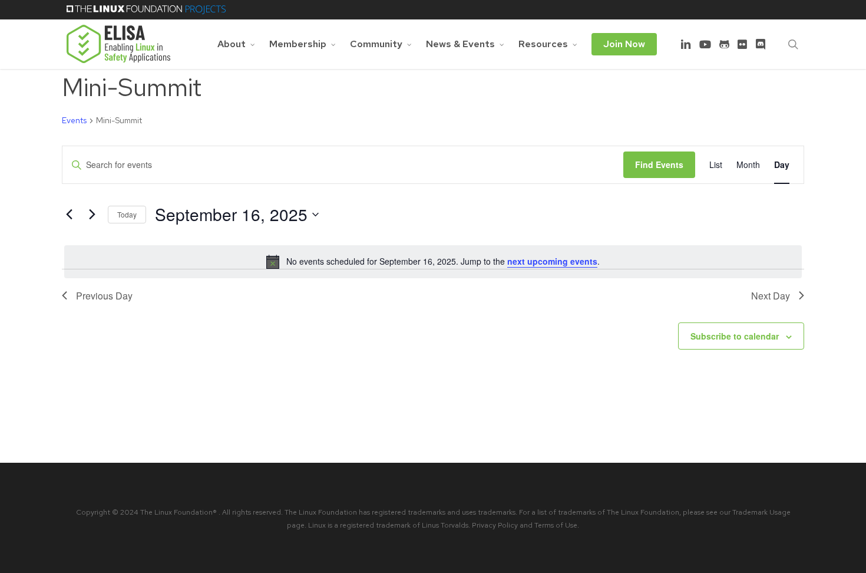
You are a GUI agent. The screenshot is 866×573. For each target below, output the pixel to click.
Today (127, 214)
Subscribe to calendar (734, 336)
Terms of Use (555, 525)
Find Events (659, 164)
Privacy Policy (495, 525)
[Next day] (92, 215)
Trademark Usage (761, 512)
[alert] (433, 261)
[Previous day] (69, 215)
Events (74, 120)
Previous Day (104, 295)
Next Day (770, 295)
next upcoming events (552, 261)
